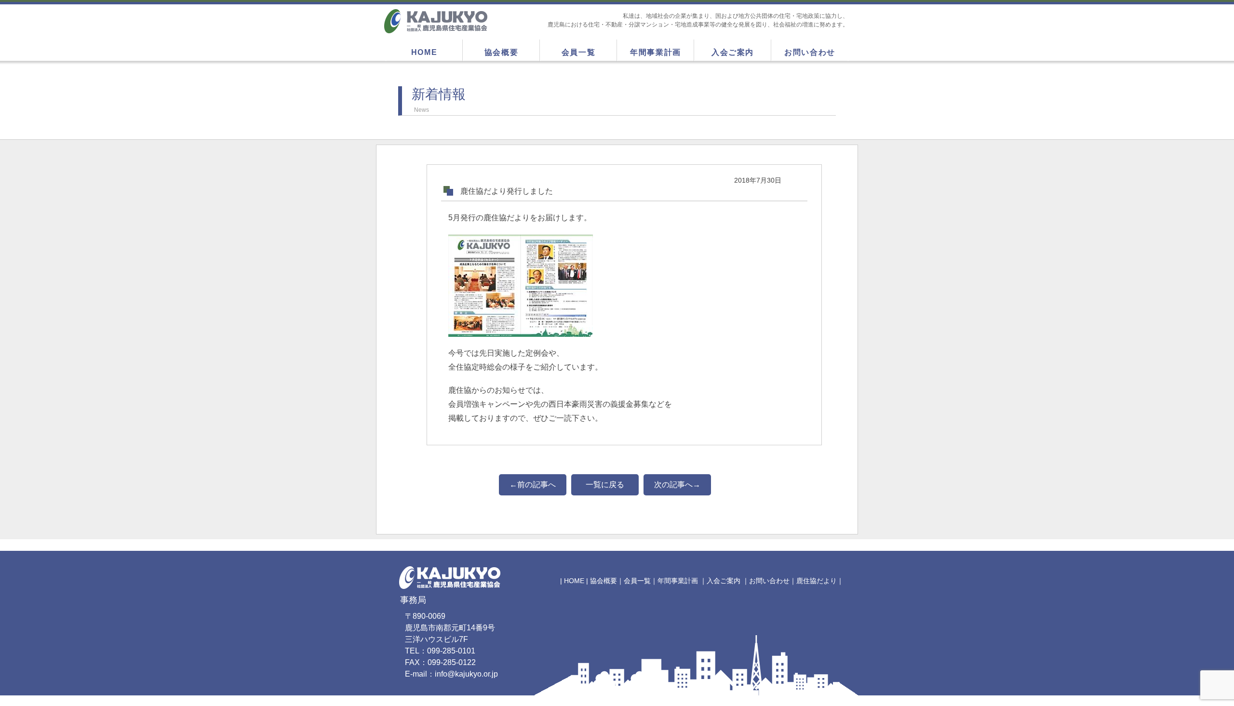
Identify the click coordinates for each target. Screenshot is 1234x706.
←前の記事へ (533, 484)
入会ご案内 (732, 52)
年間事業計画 (655, 52)
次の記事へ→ (677, 484)
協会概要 (501, 52)
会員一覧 (578, 52)
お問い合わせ (809, 52)
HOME (424, 52)
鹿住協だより (816, 581)
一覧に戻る (605, 484)
